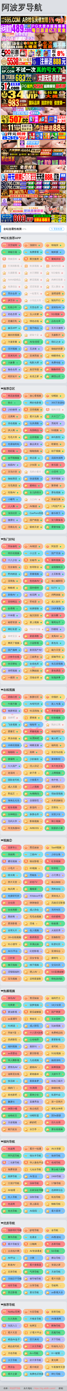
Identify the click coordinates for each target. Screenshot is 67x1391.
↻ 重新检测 (56, 229)
